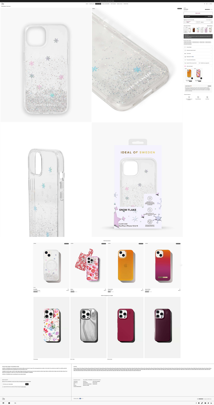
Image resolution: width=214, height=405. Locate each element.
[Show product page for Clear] (189, 30)
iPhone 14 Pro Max (154, 368)
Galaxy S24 (160, 369)
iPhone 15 (120, 368)
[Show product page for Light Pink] (206, 30)
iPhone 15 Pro (124, 368)
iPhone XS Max (77, 369)
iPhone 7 (102, 369)
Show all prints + (210, 25)
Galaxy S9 (127, 370)
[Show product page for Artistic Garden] (210, 30)
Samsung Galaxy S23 (176, 369)
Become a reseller (86, 385)
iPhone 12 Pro (178, 368)
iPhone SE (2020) (90, 369)
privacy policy (23, 386)
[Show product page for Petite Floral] (202, 30)
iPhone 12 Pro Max (187, 368)
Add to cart (198, 16)
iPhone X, (85, 369)
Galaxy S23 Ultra (188, 369)
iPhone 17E (93, 368)
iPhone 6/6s (111, 369)
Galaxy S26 (127, 369)
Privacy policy (95, 382)
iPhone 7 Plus (107, 369)
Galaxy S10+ (119, 370)
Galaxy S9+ (131, 370)
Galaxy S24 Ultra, (170, 369)
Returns (75, 385)
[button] (204, 399)
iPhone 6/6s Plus (116, 369)
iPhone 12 (182, 368)
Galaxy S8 (135, 370)
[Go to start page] (2, 4)
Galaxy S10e (123, 370)
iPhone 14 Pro (143, 368)
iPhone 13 (158, 368)
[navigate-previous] (181, 265)
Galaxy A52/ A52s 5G (77, 370)
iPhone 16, (101, 368)
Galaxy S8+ (139, 370)
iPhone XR (82, 369)
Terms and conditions (96, 381)
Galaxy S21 (83, 370)
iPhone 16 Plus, (109, 368)
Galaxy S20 (98, 370)
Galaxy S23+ (183, 369)
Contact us (75, 382)
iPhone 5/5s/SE (122, 369)
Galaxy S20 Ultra (109, 370)
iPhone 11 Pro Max (198, 368)
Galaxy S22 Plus (201, 369)
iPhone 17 (75, 368)
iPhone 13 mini (174, 368)
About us (84, 381)
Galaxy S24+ (165, 369)
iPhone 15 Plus (129, 368)
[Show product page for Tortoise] (194, 30)
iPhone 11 (207, 368)
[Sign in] (205, 4)
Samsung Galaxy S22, (195, 369)
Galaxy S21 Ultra (93, 370)
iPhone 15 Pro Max (135, 368)
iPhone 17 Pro (79, 368)
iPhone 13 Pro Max (168, 368)
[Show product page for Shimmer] (198, 30)
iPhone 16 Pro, (105, 368)
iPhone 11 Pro (204, 368)
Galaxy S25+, (150, 369)
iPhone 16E (97, 368)
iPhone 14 (139, 368)
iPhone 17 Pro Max (85, 368)
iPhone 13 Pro (163, 368)
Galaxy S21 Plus (88, 370)
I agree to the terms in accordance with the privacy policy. (15, 386)
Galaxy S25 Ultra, (155, 369)
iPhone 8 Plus (99, 369)
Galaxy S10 (114, 370)
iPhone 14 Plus (148, 368)
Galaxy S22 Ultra (207, 369)
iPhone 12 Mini (193, 368)
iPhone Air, (89, 368)
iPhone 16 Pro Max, (115, 368)
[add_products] (192, 78)
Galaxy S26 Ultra (137, 369)
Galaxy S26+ (132, 369)
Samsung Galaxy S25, (144, 369)
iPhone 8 (94, 369)
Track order (76, 381)
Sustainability (85, 382)
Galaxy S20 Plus (103, 370)
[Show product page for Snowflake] (185, 30)
